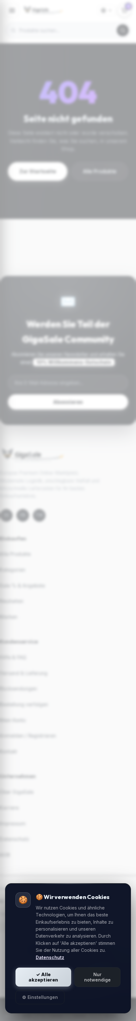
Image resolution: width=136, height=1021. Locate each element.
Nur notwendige (97, 977)
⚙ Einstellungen (40, 997)
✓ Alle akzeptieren (43, 977)
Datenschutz (50, 957)
